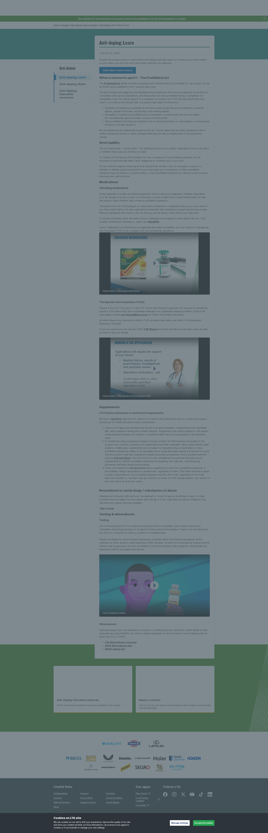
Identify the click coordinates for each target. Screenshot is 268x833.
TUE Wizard (150, 329)
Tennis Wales (112, 802)
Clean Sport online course (117, 70)
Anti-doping (105, 25)
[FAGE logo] (134, 743)
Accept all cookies (203, 823)
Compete (65, 25)
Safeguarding (60, 793)
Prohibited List (112, 83)
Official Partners (62, 802)
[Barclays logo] (111, 743)
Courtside (141, 805)
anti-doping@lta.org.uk (134, 314)
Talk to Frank (106, 508)
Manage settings (179, 823)
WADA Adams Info (115, 649)
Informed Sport (122, 458)
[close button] (265, 19)
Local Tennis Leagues (142, 799)
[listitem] (74, 758)
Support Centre (88, 802)
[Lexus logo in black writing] (156, 743)
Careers (58, 798)
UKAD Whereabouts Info (118, 645)
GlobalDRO (153, 221)
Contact (84, 793)
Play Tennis (141, 793)
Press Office (86, 798)
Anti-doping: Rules (72, 84)
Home (56, 25)
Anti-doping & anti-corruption (84, 25)
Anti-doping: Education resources (68, 94)
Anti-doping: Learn (72, 77)
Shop (56, 807)
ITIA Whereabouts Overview (121, 642)
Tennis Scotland (114, 798)
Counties (110, 793)
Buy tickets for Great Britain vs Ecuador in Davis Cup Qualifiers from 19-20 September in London (132, 18)
